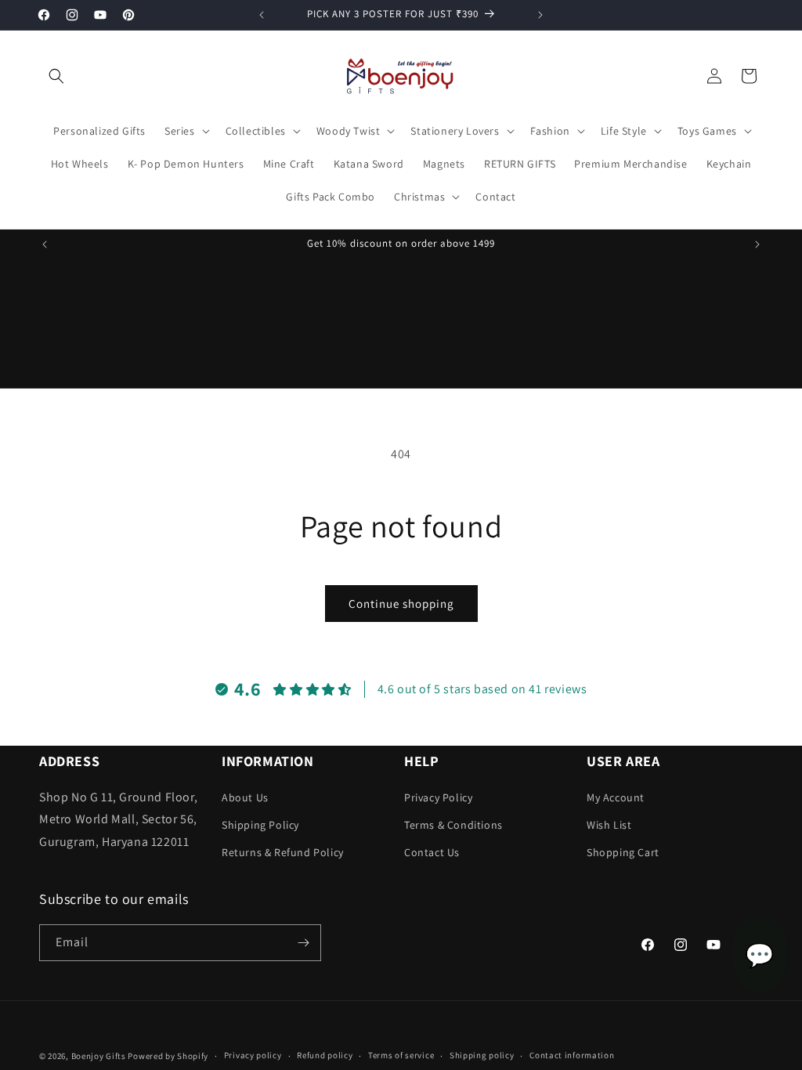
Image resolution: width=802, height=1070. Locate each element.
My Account (616, 797)
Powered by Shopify (168, 1055)
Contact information (571, 1055)
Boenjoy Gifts (98, 1055)
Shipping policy (482, 1055)
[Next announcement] (540, 15)
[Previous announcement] (261, 15)
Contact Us (432, 852)
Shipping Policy (260, 825)
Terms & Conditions (453, 825)
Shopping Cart (623, 852)
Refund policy (324, 1055)
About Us (245, 797)
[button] (56, 76)
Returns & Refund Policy (283, 852)
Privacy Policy (438, 797)
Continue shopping (401, 603)
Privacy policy (253, 1055)
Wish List (609, 825)
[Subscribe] (303, 942)
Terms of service (401, 1055)
